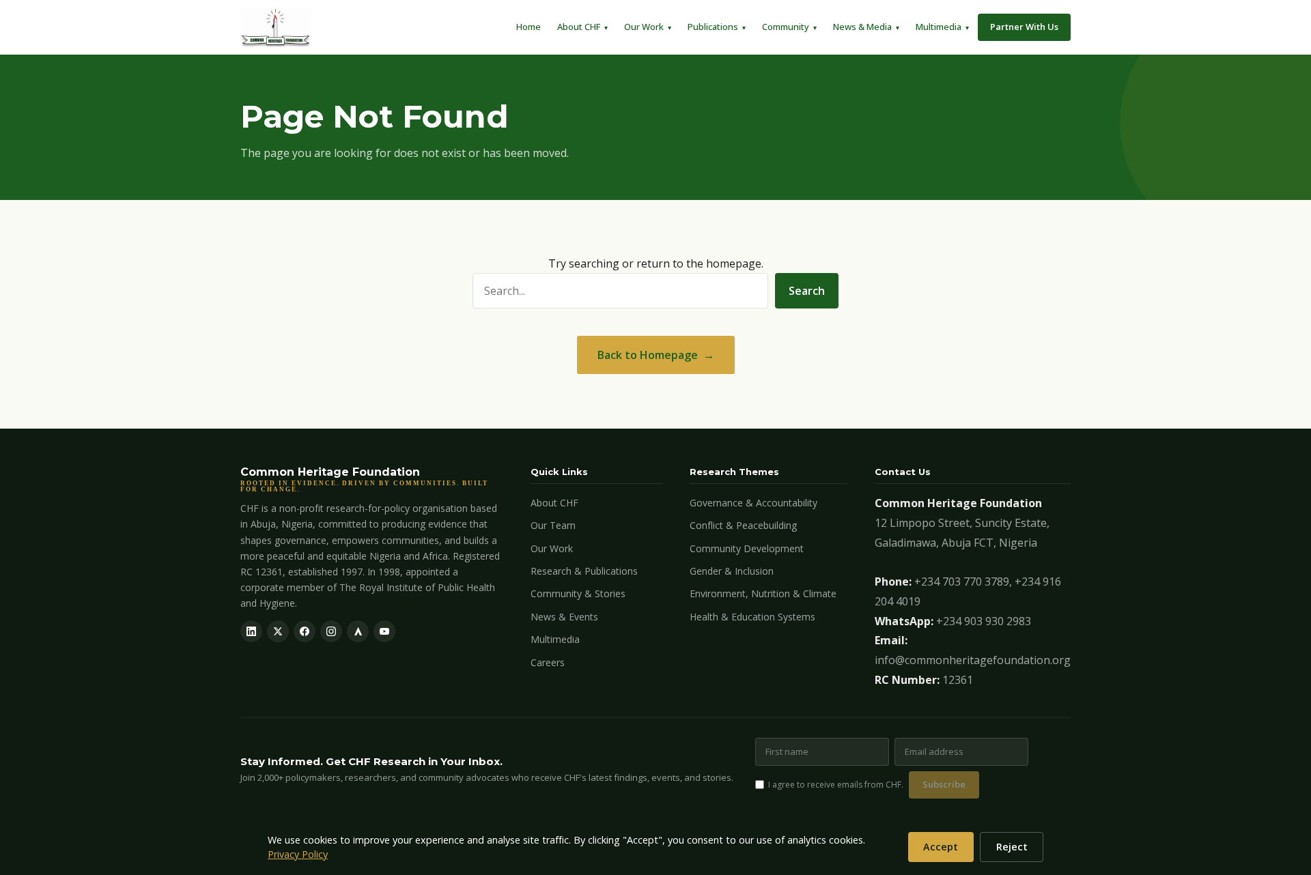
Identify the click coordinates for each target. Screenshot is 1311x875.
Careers (548, 662)
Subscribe (943, 784)
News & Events (564, 616)
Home (528, 26)
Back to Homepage (647, 354)
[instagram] (331, 631)
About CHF (578, 26)
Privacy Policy (298, 854)
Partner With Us (1024, 26)
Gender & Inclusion (732, 570)
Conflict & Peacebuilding (743, 525)
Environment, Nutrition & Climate (763, 593)
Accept (940, 846)
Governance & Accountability (753, 502)
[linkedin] (251, 631)
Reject (1012, 846)
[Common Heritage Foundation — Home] (275, 27)
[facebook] (304, 631)
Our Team (553, 525)
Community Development (747, 548)
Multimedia (938, 26)
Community (785, 26)
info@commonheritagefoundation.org (973, 660)
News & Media (862, 26)
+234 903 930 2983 (983, 621)
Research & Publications (584, 570)
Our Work (644, 26)
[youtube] (384, 631)
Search (807, 290)
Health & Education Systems (752, 616)
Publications (713, 26)
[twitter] (278, 631)
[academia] (358, 631)
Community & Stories (578, 593)
